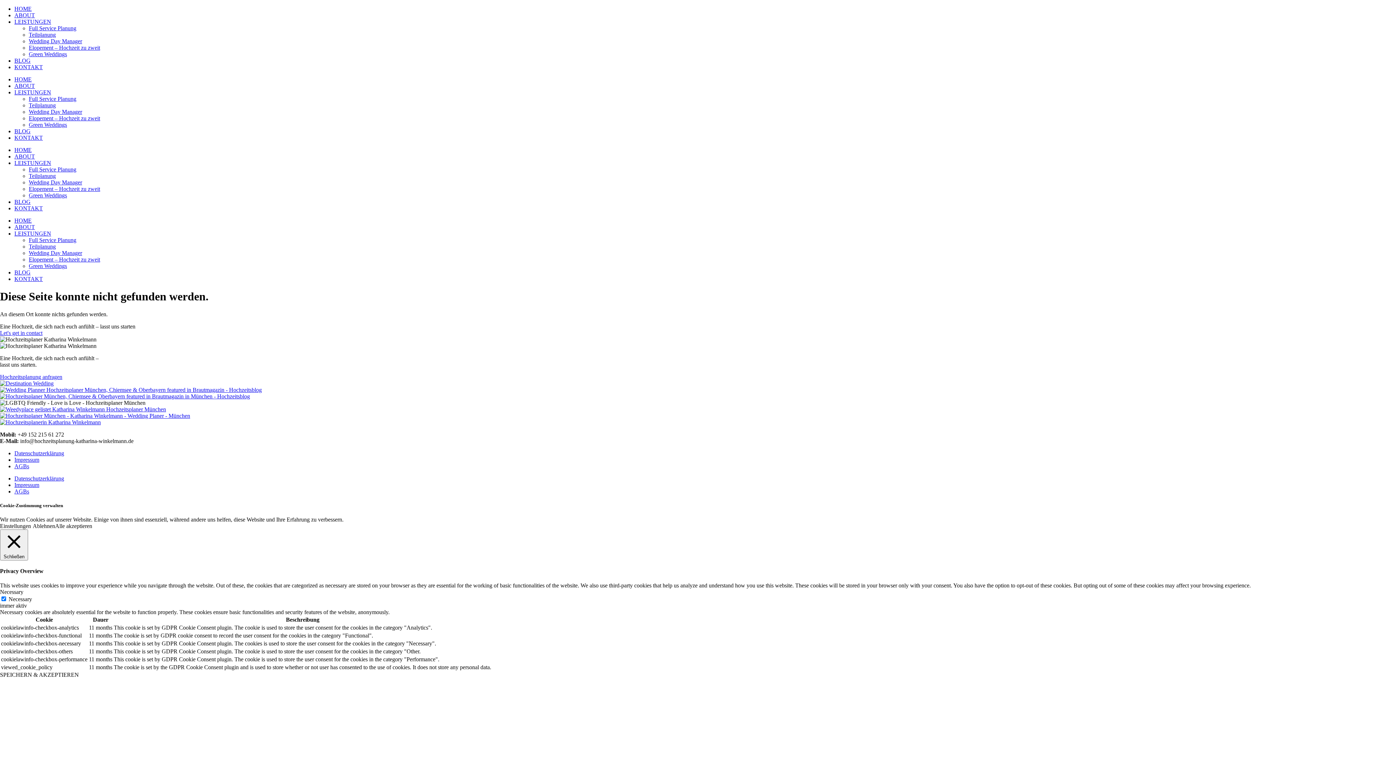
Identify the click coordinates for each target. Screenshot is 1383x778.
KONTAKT (28, 67)
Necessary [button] (11, 592)
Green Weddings (48, 54)
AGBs (21, 466)
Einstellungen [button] (15, 526)
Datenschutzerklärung (39, 453)
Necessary (20, 599)
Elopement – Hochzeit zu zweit (64, 48)
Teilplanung (42, 35)
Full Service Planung (52, 28)
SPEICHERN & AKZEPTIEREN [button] (39, 675)
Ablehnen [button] (44, 526)
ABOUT (24, 15)
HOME (23, 9)
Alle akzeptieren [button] (73, 526)
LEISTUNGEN (32, 22)
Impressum (26, 460)
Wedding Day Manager (55, 41)
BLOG (22, 61)
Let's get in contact (21, 333)
